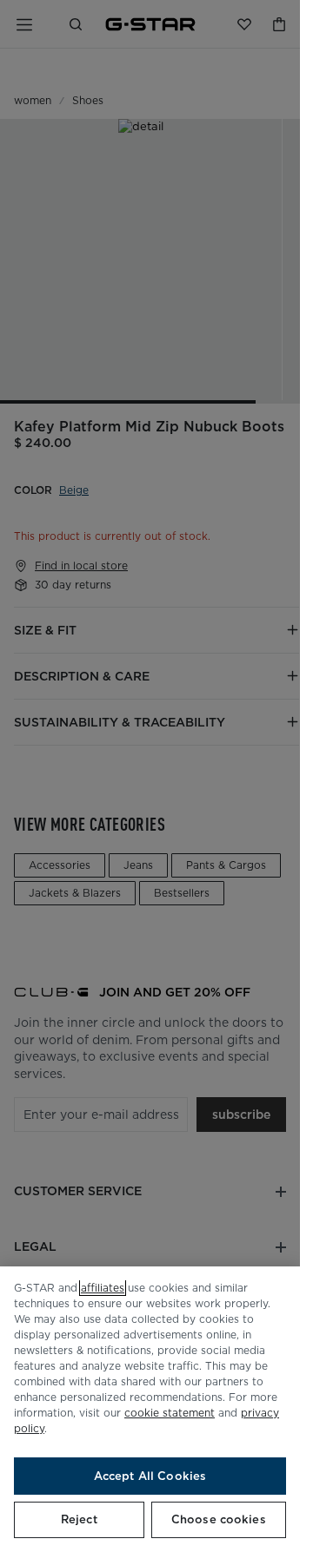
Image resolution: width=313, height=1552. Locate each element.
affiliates (102, 1287)
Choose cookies (218, 1519)
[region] (150, 1409)
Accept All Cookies (150, 1476)
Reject (79, 1519)
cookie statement (169, 1412)
